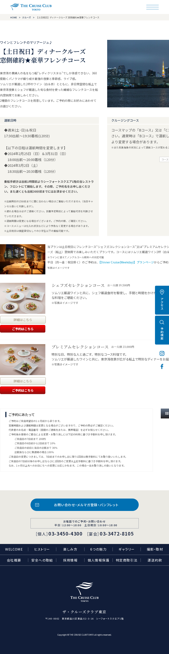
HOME (13, 17)
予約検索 (162, 333)
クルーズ (26, 17)
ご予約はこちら (23, 329)
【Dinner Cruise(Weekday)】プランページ (126, 262)
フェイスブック (162, 366)
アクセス (162, 303)
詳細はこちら (23, 320)
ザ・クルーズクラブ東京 (31, 7)
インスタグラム (162, 353)
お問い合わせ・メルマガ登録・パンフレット (86, 504)
